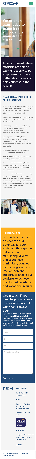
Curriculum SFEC (22, 393)
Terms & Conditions (8, 455)
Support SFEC (21, 395)
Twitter (19, 444)
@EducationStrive (22, 409)
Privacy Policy (25, 453)
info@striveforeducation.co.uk (24, 435)
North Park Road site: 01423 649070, (24, 438)
